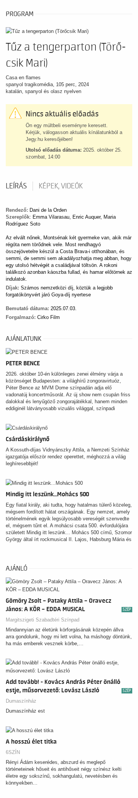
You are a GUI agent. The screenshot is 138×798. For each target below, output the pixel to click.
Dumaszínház (21, 701)
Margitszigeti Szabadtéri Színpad (42, 620)
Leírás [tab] (16, 186)
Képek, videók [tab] (61, 186)
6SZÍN (13, 752)
